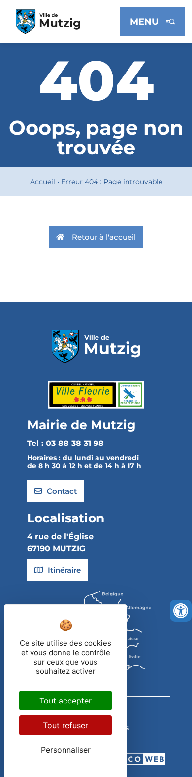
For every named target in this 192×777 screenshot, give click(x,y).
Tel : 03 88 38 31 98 (65, 443)
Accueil (42, 181)
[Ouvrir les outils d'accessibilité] (181, 611)
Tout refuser (65, 725)
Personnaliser (66, 750)
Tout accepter (65, 700)
